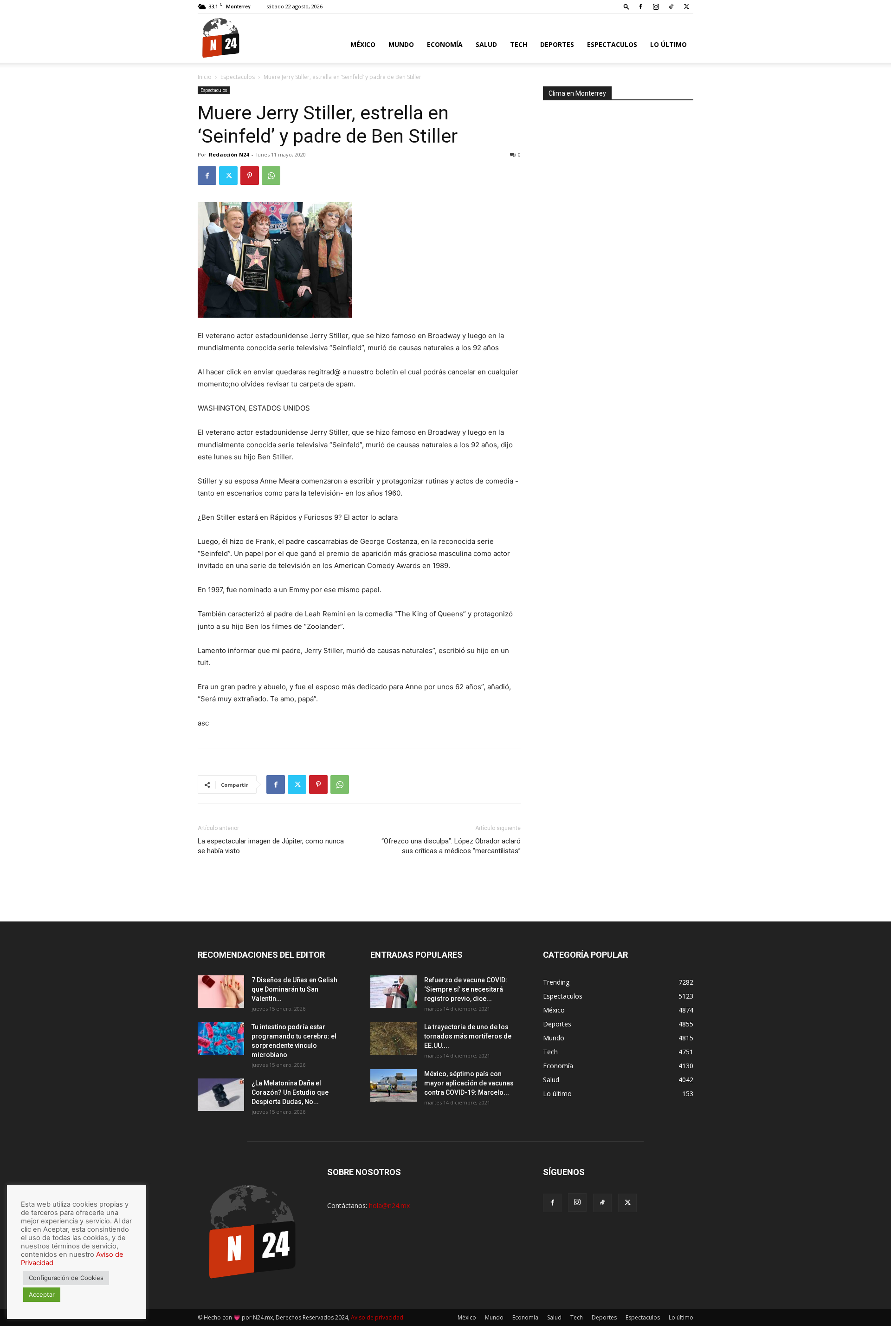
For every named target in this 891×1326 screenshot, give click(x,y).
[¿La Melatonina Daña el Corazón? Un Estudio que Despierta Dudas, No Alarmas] (221, 1094)
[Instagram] (656, 6)
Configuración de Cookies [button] (66, 1277)
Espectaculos (612, 44)
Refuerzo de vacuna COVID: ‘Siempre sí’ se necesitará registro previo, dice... (465, 989)
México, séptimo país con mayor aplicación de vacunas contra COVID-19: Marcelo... (469, 1083)
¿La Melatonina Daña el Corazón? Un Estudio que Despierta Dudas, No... (290, 1092)
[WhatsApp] (271, 175)
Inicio (205, 77)
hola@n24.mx (389, 1205)
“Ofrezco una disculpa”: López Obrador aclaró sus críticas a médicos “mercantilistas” (451, 846)
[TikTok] (671, 6)
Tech (518, 44)
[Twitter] (686, 6)
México (362, 44)
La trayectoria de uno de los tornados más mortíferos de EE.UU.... (467, 1036)
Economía (445, 44)
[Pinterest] (249, 175)
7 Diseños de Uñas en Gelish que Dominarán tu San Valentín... (294, 989)
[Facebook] (640, 6)
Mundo (401, 44)
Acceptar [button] (42, 1294)
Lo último (668, 44)
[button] (626, 6)
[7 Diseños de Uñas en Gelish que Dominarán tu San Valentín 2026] (221, 991)
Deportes (557, 44)
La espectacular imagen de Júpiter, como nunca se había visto (271, 846)
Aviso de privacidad (377, 1317)
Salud (486, 44)
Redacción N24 (229, 154)
